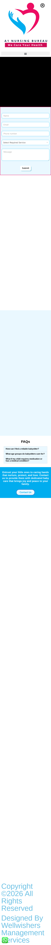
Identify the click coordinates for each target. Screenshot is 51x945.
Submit (25, 168)
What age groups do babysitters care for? (25, 454)
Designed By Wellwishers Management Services (22, 929)
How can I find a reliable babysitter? (22, 449)
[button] (25, 54)
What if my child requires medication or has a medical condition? (24, 460)
